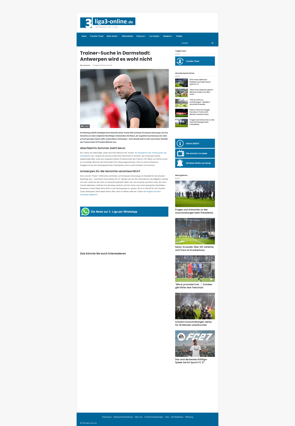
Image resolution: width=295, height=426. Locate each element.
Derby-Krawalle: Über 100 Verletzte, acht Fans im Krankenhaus (194, 248)
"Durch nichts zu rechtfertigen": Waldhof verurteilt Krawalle (200, 102)
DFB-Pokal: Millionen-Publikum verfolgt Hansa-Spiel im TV (200, 81)
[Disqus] (124, 377)
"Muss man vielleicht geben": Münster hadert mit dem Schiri (202, 92)
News (84, 36)
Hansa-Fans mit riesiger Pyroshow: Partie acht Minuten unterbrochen (200, 112)
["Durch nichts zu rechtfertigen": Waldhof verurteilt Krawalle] (181, 103)
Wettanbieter (127, 36)
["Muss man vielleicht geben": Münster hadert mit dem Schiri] (181, 93)
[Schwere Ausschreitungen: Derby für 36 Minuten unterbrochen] (195, 306)
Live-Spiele (154, 36)
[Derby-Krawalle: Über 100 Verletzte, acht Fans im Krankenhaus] (195, 231)
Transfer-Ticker (97, 36)
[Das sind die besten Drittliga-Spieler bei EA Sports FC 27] (195, 343)
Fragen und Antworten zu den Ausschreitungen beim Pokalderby (202, 122)
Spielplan (167, 36)
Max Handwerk (85, 65)
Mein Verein (112, 36)
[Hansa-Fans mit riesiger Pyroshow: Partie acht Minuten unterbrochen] (181, 113)
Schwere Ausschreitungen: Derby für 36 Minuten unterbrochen (193, 323)
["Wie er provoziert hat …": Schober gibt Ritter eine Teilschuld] (195, 268)
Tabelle (179, 36)
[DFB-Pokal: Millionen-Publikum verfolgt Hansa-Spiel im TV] (181, 83)
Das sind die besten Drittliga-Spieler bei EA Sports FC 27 (191, 361)
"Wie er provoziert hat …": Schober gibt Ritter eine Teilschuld (193, 286)
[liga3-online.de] (108, 22)
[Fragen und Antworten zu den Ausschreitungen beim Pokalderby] (181, 123)
